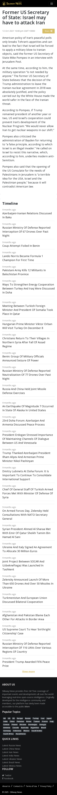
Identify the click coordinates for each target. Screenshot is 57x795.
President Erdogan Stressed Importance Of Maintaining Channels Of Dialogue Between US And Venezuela (27, 439)
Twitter (7, 775)
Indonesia (17, 731)
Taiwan (37, 721)
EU (14, 718)
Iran (42, 718)
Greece (6, 725)
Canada (16, 728)
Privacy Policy (45, 786)
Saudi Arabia (37, 731)
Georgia (42, 725)
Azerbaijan (32, 725)
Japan (49, 718)
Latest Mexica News (11, 765)
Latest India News (10, 755)
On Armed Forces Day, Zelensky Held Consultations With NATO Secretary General (25, 514)
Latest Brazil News (11, 762)
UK (4, 718)
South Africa (8, 734)
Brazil (43, 728)
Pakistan (20, 721)
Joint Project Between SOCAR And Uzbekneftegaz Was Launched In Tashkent (23, 565)
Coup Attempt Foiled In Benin (21, 245)
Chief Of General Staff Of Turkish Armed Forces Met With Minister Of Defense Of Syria (27, 493)
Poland (14, 725)
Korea (28, 721)
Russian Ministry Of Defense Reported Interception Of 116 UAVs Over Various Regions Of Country (26, 647)
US (9, 718)
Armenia (6, 728)
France (45, 721)
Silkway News (16, 792)
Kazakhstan (21, 734)
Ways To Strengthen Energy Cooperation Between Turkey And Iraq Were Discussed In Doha (28, 288)
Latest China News (11, 748)
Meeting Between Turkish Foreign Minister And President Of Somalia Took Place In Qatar (27, 310)
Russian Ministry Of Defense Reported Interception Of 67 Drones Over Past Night (26, 231)
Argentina (35, 728)
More (27, 706)
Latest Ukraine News (12, 759)
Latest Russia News (11, 745)
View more (28, 671)
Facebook (8, 778)
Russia (27, 718)
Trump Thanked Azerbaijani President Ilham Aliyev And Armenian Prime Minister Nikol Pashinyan (26, 457)
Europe (20, 718)
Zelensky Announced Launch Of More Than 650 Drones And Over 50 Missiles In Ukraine (27, 583)
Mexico (26, 731)
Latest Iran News (10, 752)
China (12, 721)
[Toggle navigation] (52, 3)
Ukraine (23, 725)
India (5, 721)
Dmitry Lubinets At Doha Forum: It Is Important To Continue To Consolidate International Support (26, 475)
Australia (24, 728)
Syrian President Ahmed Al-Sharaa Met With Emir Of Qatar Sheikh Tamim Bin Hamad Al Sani (26, 533)
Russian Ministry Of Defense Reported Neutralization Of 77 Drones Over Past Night (26, 374)
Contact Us (18, 786)
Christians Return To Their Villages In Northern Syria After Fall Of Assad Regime (25, 342)
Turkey (36, 718)
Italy (51, 721)
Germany (7, 731)
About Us (6, 786)
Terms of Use (31, 786)
